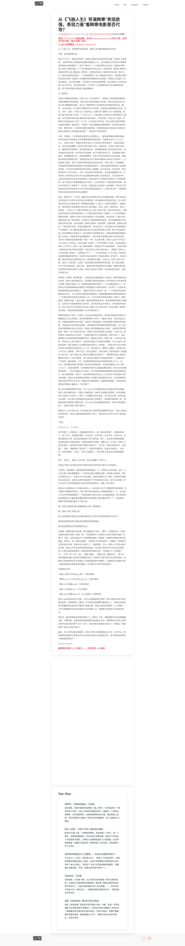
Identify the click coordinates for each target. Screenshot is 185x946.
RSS (125, 5)
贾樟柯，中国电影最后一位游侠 (80, 804)
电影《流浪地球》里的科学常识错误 (82, 901)
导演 (95, 34)
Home (117, 5)
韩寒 (91, 34)
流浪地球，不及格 (73, 876)
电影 (98, 34)
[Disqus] (92, 695)
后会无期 (107, 34)
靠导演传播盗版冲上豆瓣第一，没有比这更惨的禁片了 (90, 854)
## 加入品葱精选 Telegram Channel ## (77, 44)
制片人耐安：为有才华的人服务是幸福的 (84, 829)
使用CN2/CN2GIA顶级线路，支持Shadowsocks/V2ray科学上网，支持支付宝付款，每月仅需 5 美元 (92, 39)
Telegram (134, 5)
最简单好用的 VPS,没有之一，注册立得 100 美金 (81, 648)
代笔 (102, 34)
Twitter (145, 5)
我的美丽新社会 (66, 34)
